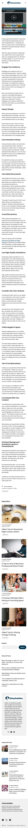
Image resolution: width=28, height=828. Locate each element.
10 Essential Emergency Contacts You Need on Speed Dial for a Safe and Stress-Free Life (16, 777)
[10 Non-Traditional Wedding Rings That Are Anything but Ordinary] (5, 788)
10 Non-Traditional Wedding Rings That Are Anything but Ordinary (17, 791)
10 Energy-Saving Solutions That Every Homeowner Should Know (17, 764)
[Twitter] (8, 732)
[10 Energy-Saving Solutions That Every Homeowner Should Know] (5, 761)
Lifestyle (5, 491)
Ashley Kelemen (14, 746)
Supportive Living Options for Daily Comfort (12, 685)
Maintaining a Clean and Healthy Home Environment (13, 674)
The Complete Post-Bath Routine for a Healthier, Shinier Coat (13, 679)
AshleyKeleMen (7, 803)
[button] (2, 3)
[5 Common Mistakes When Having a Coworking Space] (14, 582)
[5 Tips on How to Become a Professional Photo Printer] (14, 548)
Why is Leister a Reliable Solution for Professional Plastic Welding (13, 668)
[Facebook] (5, 732)
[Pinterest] (14, 732)
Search (4, 643)
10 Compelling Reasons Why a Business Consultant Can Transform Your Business (17, 751)
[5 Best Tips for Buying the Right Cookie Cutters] (14, 514)
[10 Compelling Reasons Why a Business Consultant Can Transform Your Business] (5, 748)
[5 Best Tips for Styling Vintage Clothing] (14, 617)
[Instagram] (11, 732)
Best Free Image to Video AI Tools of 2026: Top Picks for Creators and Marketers (13, 662)
